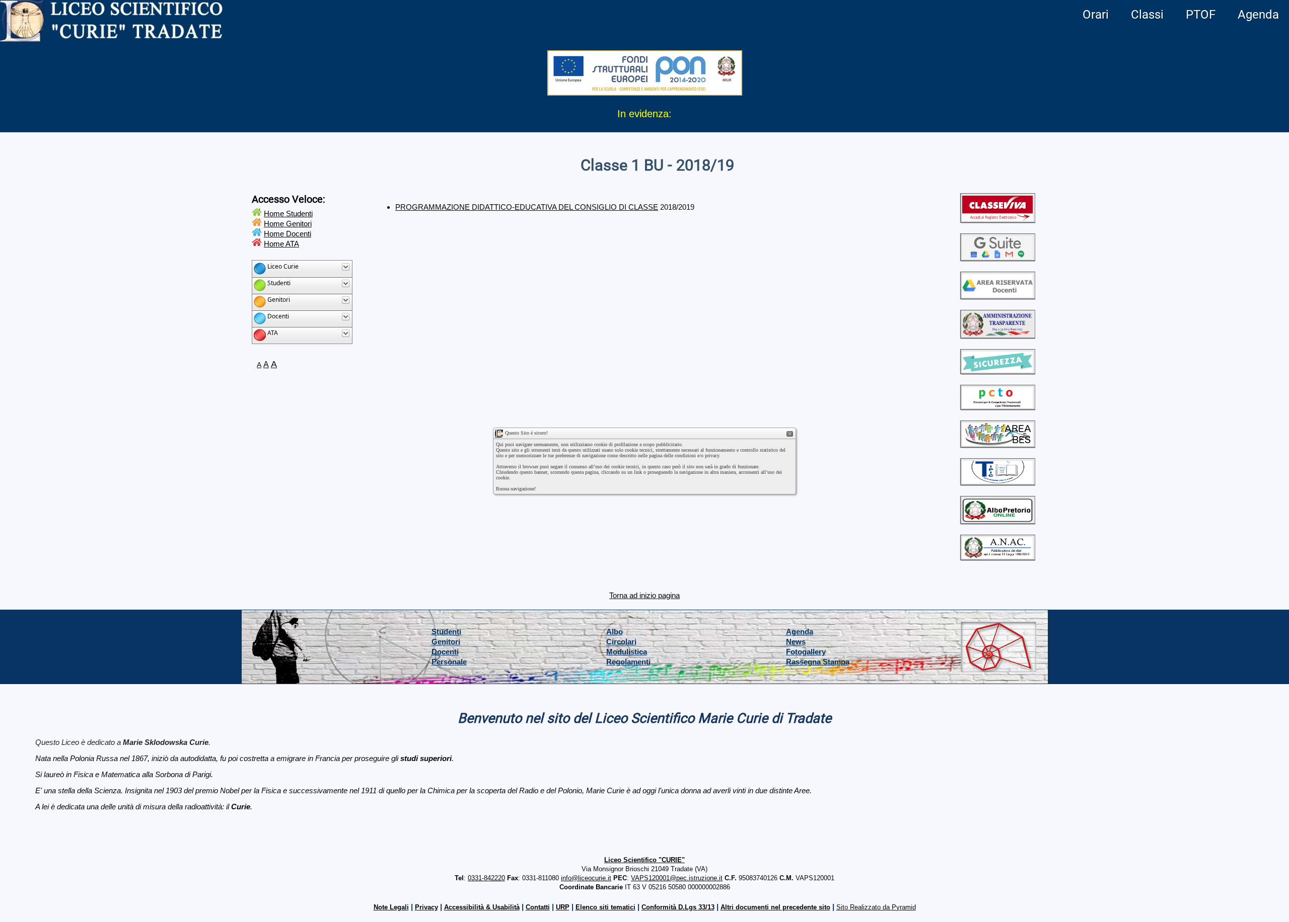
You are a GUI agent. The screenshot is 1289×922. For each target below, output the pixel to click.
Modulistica (626, 651)
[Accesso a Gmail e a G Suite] (997, 257)
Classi (1147, 15)
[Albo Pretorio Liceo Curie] (997, 520)
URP (562, 907)
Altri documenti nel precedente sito (775, 907)
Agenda (1258, 15)
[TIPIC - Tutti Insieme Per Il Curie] (997, 481)
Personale (449, 661)
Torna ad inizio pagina (644, 595)
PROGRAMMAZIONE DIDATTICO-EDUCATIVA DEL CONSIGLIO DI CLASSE (526, 207)
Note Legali (391, 907)
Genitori (446, 641)
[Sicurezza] (997, 370)
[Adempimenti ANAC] (997, 556)
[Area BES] (997, 444)
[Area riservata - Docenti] (997, 295)
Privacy (426, 907)
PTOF (1200, 15)
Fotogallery (806, 651)
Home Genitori (288, 223)
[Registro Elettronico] (997, 219)
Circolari (621, 641)
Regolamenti (628, 661)
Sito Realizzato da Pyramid (876, 907)
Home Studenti (288, 213)
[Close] (790, 434)
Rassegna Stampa (817, 661)
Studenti (446, 631)
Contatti (538, 907)
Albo (614, 631)
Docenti (445, 651)
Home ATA (281, 243)
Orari (1096, 15)
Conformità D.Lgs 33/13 (677, 907)
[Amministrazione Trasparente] (997, 335)
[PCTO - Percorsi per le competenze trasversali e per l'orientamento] (997, 406)
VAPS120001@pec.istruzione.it (677, 878)
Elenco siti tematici (605, 907)
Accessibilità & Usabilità (482, 907)
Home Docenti (287, 233)
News (796, 641)
